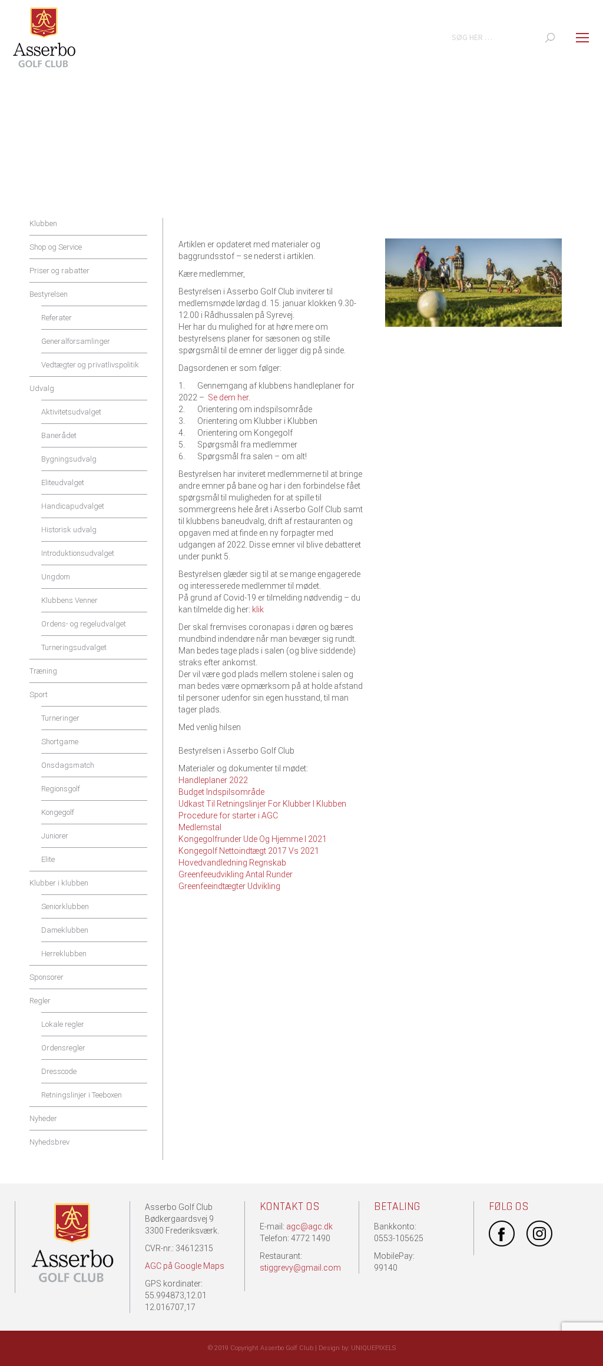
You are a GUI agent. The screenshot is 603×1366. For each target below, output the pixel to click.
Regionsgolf (60, 788)
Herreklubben (64, 953)
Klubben (43, 223)
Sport (38, 694)
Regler (40, 1000)
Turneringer (60, 718)
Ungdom (55, 576)
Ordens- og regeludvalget (83, 623)
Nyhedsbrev (49, 1142)
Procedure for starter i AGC (228, 815)
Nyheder (43, 1118)
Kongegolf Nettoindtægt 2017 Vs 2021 (248, 851)
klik (259, 609)
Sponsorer (46, 977)
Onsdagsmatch (67, 765)
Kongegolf (57, 812)
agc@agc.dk (309, 1226)
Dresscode (59, 1071)
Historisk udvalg (69, 529)
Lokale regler (62, 1024)
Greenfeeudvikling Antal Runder (235, 874)
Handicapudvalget (72, 506)
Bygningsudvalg (69, 459)
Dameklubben (64, 930)
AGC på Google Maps (184, 1266)
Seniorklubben (65, 906)
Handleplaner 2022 (213, 780)
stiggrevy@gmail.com (300, 1267)
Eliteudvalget (62, 482)
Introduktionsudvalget (77, 553)
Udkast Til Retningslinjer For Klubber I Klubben (262, 803)
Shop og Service (55, 247)
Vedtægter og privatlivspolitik (90, 364)
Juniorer (54, 835)
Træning (43, 671)
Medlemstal (199, 827)
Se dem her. (228, 397)
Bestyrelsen (48, 294)
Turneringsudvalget (74, 647)
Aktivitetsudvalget (71, 411)
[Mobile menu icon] (582, 38)
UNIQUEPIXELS (373, 1348)
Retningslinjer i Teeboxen (81, 1094)
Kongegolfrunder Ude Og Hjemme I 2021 (252, 839)
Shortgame (59, 741)
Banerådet (59, 435)
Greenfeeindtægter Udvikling (229, 886)
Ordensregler (63, 1047)
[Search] (550, 37)
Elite (48, 859)
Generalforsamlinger (75, 341)
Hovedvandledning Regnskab (232, 862)
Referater (56, 317)
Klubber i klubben (58, 882)
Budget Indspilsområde (221, 792)
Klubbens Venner (69, 600)
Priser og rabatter (59, 270)
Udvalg (41, 388)
